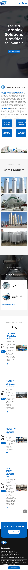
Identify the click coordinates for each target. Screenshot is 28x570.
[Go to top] (25, 511)
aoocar (7, 555)
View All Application (8, 304)
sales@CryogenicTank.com (14, 553)
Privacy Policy (4, 562)
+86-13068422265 (13, 554)
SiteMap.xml (24, 562)
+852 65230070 (10, 551)
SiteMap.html (18, 562)
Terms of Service (11, 562)
